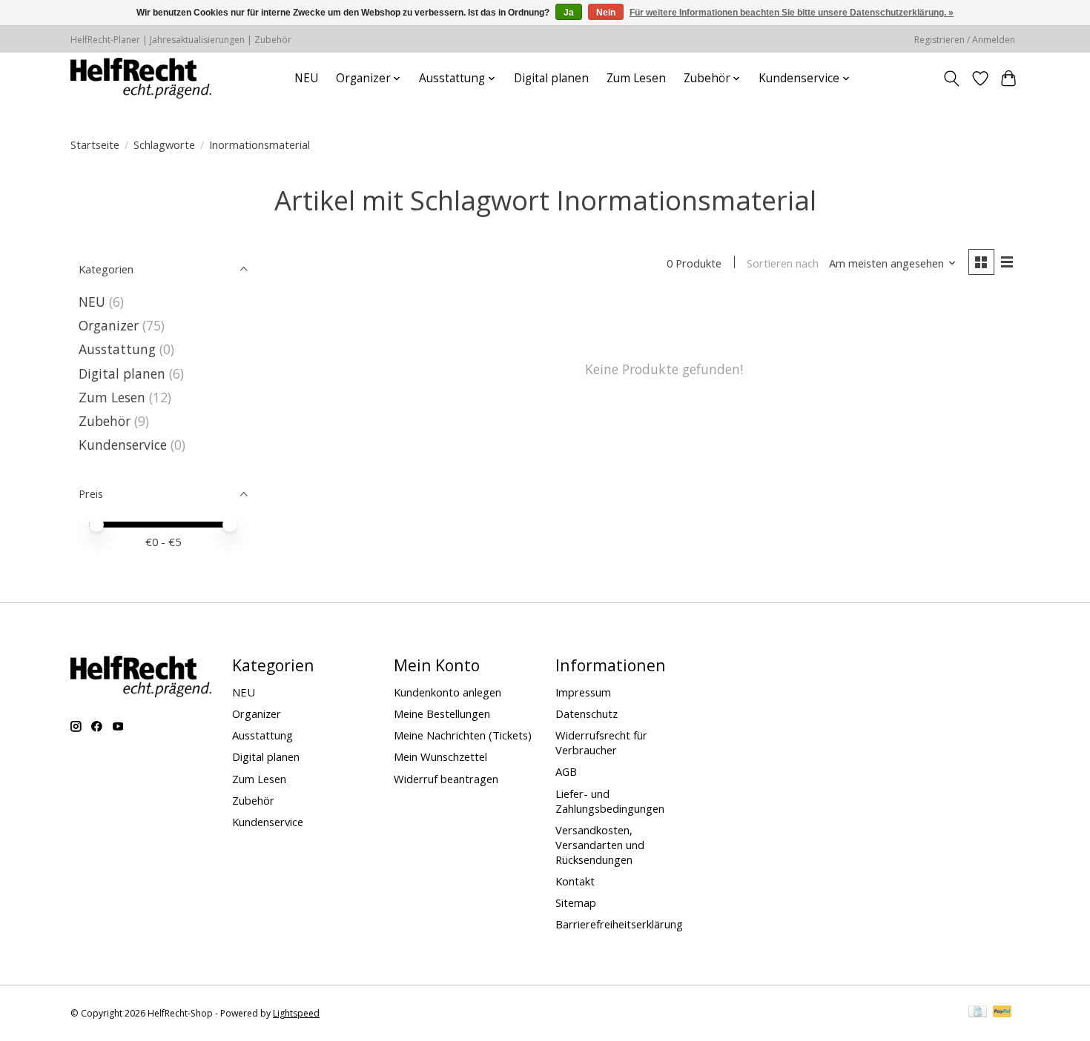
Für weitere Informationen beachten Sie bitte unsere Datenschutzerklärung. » (792, 12)
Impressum (583, 692)
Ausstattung (117, 349)
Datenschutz (586, 713)
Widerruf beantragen (446, 778)
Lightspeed (296, 1013)
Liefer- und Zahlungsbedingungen (609, 801)
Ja (569, 12)
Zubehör (105, 421)
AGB (566, 771)
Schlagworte (164, 144)
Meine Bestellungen (442, 713)
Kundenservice (123, 444)
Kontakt (575, 881)
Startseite (94, 144)
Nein (605, 12)
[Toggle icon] (951, 78)
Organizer (109, 325)
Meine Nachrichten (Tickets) (463, 735)
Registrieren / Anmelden (964, 39)
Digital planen (551, 78)
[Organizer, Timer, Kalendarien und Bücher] (140, 78)
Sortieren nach (783, 263)
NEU (306, 78)
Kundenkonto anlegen (447, 692)
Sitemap (575, 902)
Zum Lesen (636, 78)
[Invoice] (977, 1012)
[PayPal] (1002, 1012)
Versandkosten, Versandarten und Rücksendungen (599, 844)
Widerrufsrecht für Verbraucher (601, 742)
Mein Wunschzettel (440, 756)
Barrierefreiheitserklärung (619, 924)
